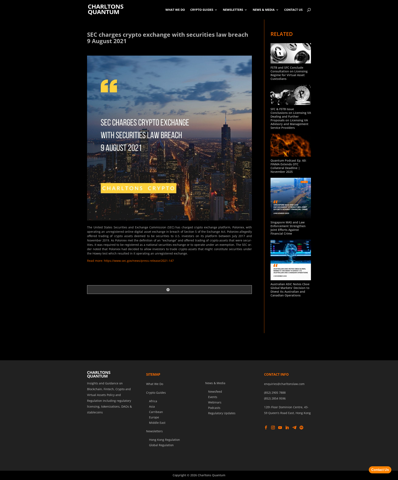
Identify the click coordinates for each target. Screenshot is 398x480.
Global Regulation (161, 445)
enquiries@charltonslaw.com (284, 384)
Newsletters (233, 10)
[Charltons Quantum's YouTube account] (280, 427)
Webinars (214, 402)
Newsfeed (215, 392)
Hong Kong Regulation (164, 440)
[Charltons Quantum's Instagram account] (273, 427)
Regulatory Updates (221, 413)
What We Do (175, 10)
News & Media (264, 10)
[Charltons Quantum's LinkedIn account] (287, 427)
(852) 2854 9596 (275, 398)
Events (212, 397)
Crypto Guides (201, 10)
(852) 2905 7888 (275, 393)
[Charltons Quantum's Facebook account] (266, 427)
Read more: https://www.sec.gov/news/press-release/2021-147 (130, 261)
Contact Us (293, 10)
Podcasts (214, 408)
